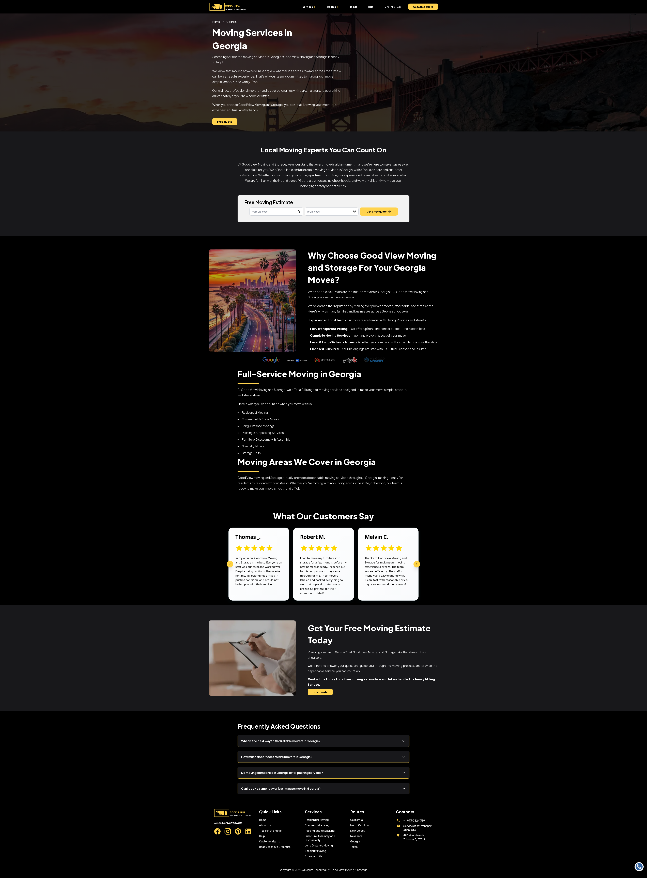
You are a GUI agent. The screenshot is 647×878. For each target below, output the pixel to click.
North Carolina (359, 825)
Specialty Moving (253, 446)
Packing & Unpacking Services (263, 433)
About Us (265, 825)
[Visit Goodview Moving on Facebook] (217, 832)
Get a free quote (423, 6)
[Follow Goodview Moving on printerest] (238, 832)
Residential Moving (255, 412)
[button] (314, 6)
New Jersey (357, 830)
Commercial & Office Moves (260, 419)
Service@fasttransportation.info (418, 828)
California (356, 820)
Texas (354, 847)
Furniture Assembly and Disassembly (320, 838)
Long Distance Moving (319, 845)
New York (356, 836)
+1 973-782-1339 (392, 6)
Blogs (353, 6)
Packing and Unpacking (320, 830)
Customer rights (269, 841)
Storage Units (251, 453)
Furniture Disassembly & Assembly (266, 439)
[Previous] (230, 564)
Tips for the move (270, 830)
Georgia (231, 21)
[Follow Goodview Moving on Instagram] (228, 832)
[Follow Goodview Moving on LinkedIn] (248, 832)
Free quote (224, 121)
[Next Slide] (416, 564)
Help (262, 836)
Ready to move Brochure (274, 847)
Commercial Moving (317, 825)
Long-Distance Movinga (258, 426)
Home (216, 21)
